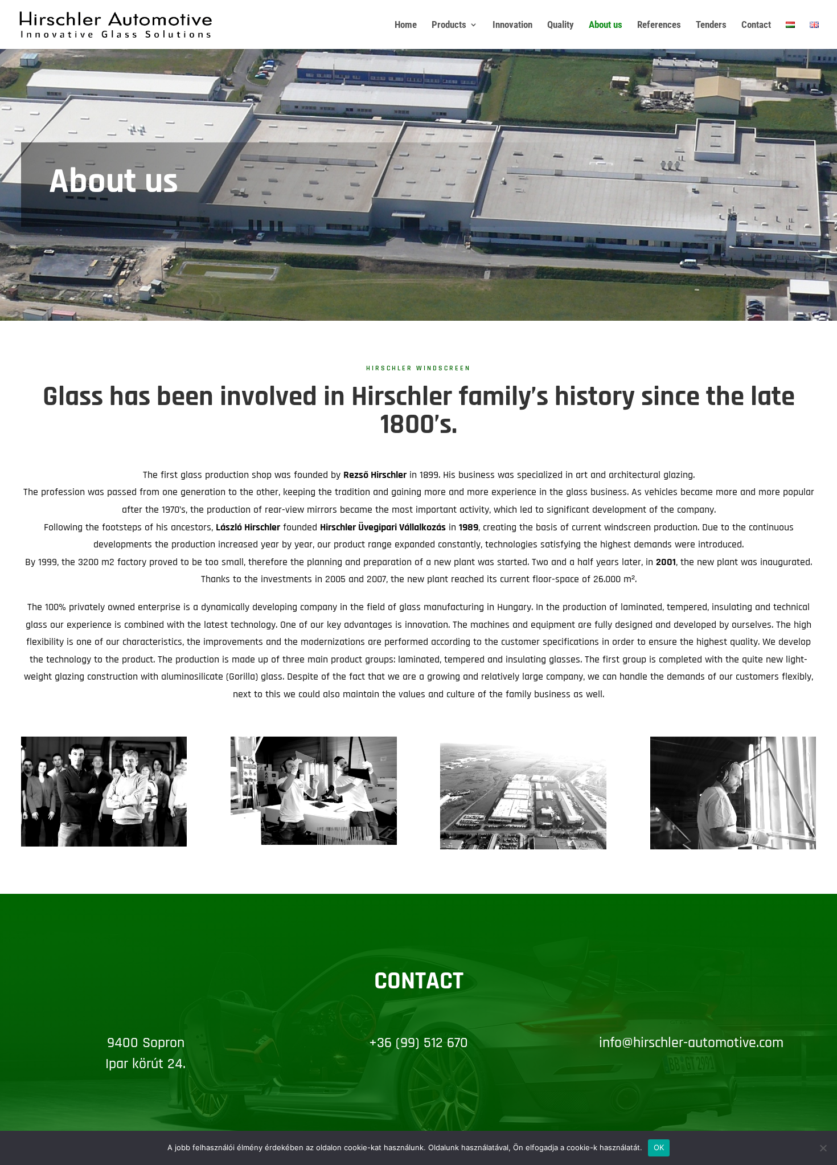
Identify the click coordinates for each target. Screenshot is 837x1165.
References (659, 25)
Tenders (711, 25)
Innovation (512, 25)
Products (449, 25)
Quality (560, 25)
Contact (756, 25)
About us (605, 25)
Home (406, 25)
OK (659, 1147)
